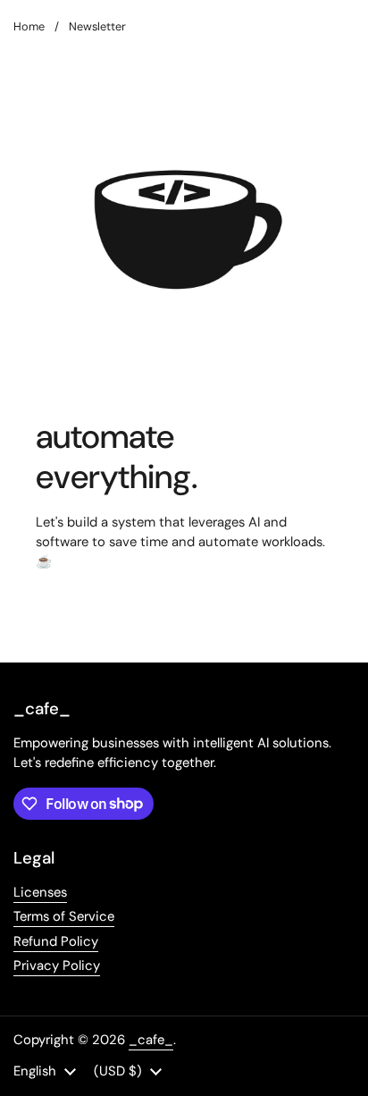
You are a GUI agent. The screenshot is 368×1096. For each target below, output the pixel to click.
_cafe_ (151, 1040)
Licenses (40, 892)
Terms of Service (63, 916)
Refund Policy (55, 941)
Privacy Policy (56, 965)
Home (29, 26)
